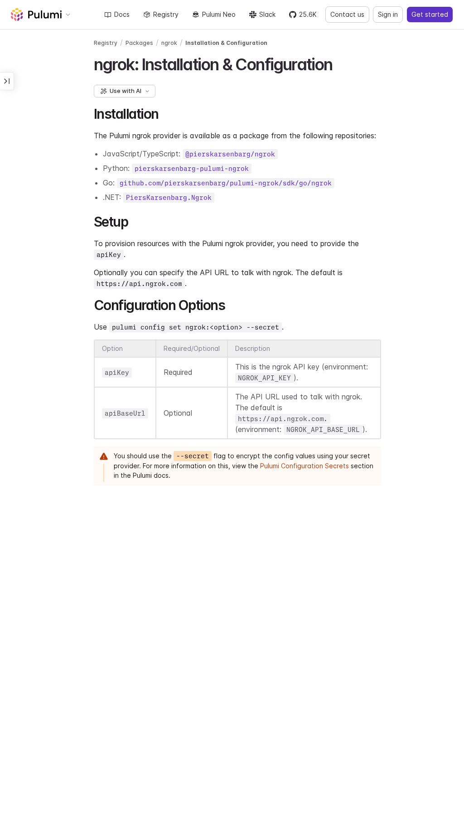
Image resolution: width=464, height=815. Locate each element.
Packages (139, 42)
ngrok (169, 42)
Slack (267, 14)
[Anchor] (340, 63)
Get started (429, 14)
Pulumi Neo (219, 14)
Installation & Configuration (226, 42)
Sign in (388, 14)
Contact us (347, 14)
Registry (166, 14)
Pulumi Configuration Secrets (304, 466)
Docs (122, 14)
